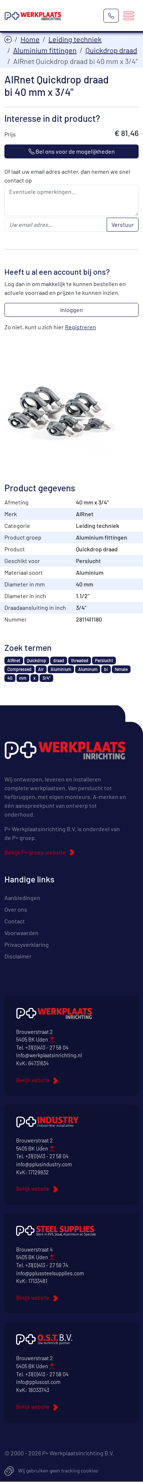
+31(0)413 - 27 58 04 (47, 1047)
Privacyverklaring (26, 944)
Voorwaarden (21, 932)
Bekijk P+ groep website (35, 852)
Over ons (15, 909)
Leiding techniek (75, 39)
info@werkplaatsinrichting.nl (49, 1055)
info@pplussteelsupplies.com (50, 1273)
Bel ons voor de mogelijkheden (74, 151)
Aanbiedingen (22, 897)
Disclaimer (18, 956)
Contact (14, 921)
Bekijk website (33, 1080)
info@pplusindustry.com (44, 1164)
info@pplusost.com (38, 1382)
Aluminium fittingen (45, 50)
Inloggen (71, 309)
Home (30, 39)
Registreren (80, 326)
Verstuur (122, 224)
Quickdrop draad (111, 50)
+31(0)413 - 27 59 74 (46, 1265)
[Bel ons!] (111, 16)
